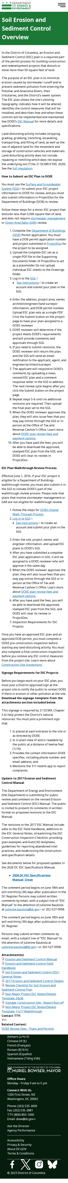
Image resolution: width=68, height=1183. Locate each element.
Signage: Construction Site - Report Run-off (34, 1003)
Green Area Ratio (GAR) (21, 223)
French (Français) (18, 1045)
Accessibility (15, 1140)
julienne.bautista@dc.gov (22, 909)
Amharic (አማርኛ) (18, 1037)
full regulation (22, 168)
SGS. (33, 278)
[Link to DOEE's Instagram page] (41, 1165)
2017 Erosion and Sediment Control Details (34, 981)
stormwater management (48, 218)
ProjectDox (54, 244)
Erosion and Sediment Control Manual (31, 959)
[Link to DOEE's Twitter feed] (27, 1165)
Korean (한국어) (17, 1050)
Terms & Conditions (20, 1153)
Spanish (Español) (19, 1054)
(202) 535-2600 (27, 1106)
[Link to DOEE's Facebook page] (14, 1165)
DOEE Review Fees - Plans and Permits (28, 1029)
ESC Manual (26, 121)
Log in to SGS (21, 519)
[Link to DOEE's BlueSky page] (54, 1165)
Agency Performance (21, 1130)
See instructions (28, 283)
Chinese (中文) (17, 1041)
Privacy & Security (19, 1145)
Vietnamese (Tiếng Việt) (23, 1058)
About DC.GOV (16, 1149)
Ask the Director (18, 1126)
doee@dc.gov (24, 1119)
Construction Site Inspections (22, 665)
